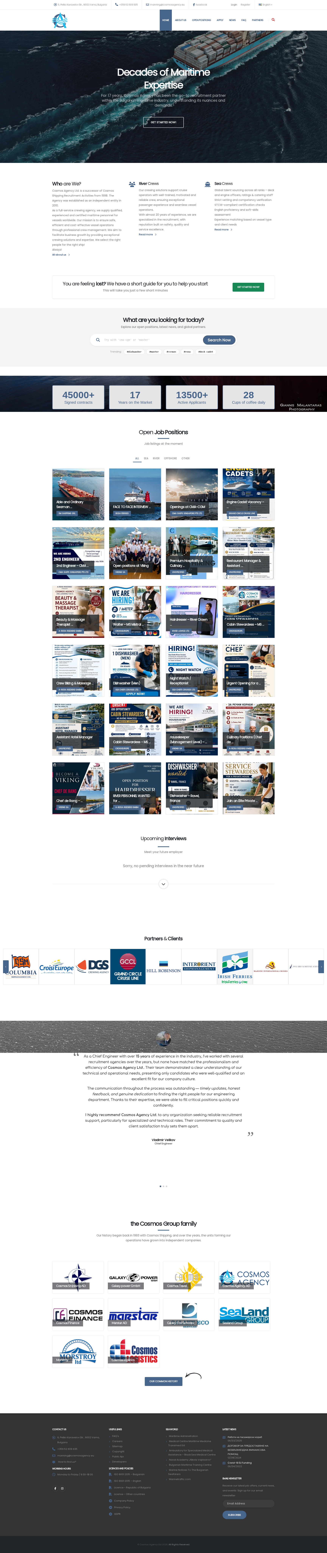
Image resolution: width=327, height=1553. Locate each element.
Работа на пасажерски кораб (245, 1437)
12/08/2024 (234, 1457)
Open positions (201, 20)
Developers (119, 1461)
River (156, 458)
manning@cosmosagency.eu (167, 4)
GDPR (117, 1514)
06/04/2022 (235, 1466)
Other (185, 458)
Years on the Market (135, 402)
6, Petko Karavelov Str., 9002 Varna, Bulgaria (82, 4)
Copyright (118, 1451)
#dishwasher (134, 352)
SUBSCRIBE (234, 1515)
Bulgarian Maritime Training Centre (190, 1464)
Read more (146, 234)
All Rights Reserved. (179, 1544)
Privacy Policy (122, 1507)
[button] (160, 1186)
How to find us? (67, 1461)
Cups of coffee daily (248, 402)
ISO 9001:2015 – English (127, 1481)
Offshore (170, 458)
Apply (220, 20)
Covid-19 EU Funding (240, 1462)
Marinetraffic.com (180, 1479)
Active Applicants (192, 402)
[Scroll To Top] (320, 1548)
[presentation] (6, 966)
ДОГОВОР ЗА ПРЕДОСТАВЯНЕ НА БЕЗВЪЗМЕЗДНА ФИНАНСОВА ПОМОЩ (248, 1450)
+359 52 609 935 (128, 4)
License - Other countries (129, 1494)
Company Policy (124, 1500)
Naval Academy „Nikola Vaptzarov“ (190, 1459)
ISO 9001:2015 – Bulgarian (129, 1474)
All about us (59, 254)
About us (180, 20)
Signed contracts (78, 402)
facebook (201, 4)
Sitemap (117, 1446)
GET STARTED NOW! (163, 122)
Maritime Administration (183, 1436)
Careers (117, 1441)
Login (234, 4)
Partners (257, 20)
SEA (146, 458)
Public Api (118, 1456)
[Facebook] (55, 1488)
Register (245, 4)
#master (154, 352)
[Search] (273, 20)
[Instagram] (62, 1488)
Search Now (219, 340)
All (137, 458)
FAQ (243, 20)
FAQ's (115, 1436)
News (232, 20)
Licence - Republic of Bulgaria (132, 1487)
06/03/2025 (235, 1440)
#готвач (171, 352)
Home (165, 20)
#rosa (187, 352)
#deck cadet (206, 352)
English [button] (266, 4)
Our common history (163, 1381)
